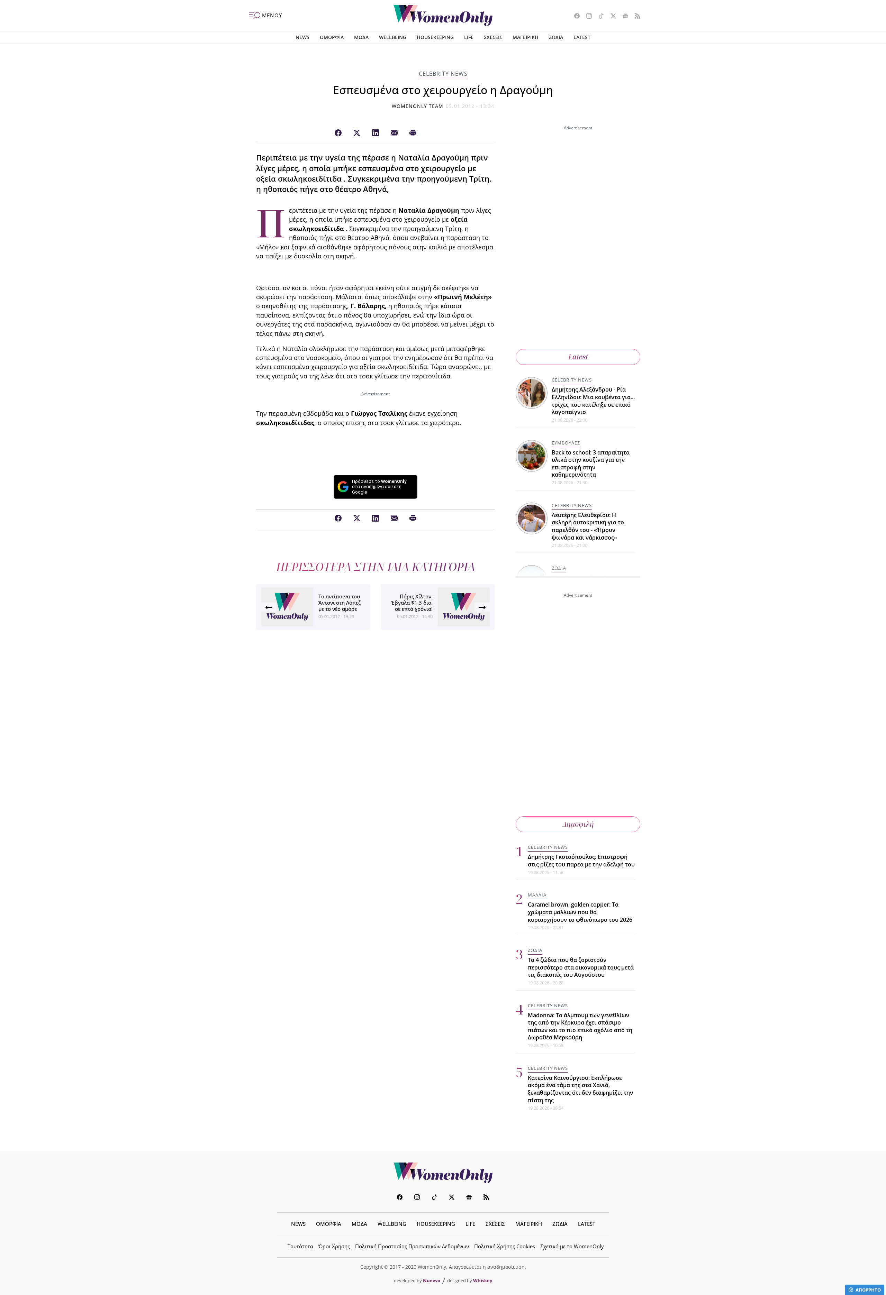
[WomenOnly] (443, 15)
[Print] (413, 133)
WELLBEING (392, 37)
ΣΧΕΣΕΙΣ (493, 37)
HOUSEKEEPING (435, 37)
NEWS (302, 37)
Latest (578, 356)
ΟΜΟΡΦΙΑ (332, 37)
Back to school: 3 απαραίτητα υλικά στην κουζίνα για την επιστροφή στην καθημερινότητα (591, 464)
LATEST (581, 37)
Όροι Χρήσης (334, 1246)
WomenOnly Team (418, 106)
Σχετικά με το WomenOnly (572, 1246)
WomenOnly (443, 1173)
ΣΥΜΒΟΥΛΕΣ (566, 443)
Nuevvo (431, 1280)
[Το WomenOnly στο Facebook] (574, 16)
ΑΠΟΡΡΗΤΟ (868, 1290)
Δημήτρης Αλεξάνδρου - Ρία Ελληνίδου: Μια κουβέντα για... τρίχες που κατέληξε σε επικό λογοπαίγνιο (593, 401)
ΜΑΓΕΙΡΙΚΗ (526, 37)
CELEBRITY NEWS (443, 73)
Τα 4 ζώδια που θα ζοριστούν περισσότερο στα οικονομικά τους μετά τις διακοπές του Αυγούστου (581, 967)
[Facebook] (338, 133)
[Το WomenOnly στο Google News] (622, 16)
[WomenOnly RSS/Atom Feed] (635, 16)
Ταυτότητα (300, 1246)
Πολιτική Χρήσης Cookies (504, 1246)
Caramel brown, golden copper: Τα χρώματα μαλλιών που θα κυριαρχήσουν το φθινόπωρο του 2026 (580, 912)
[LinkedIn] (375, 133)
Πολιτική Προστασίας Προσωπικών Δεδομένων (412, 1246)
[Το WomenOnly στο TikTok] (598, 16)
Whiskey (482, 1280)
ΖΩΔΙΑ (556, 37)
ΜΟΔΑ (361, 37)
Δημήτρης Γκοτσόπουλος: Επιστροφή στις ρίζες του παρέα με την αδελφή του (581, 860)
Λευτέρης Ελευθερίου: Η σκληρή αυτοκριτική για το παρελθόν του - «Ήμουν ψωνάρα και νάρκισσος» (588, 526)
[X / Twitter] (356, 133)
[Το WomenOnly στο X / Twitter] (610, 16)
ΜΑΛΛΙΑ (537, 895)
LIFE (468, 37)
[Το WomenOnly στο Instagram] (586, 16)
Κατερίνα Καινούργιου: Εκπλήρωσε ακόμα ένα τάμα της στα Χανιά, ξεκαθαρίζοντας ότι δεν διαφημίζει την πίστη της (580, 1089)
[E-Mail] (394, 133)
